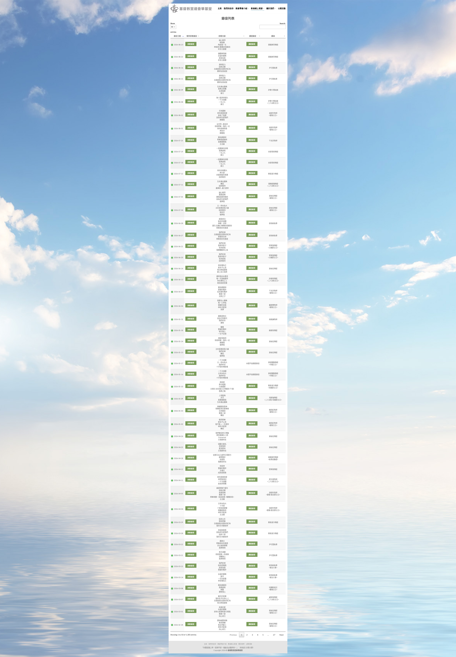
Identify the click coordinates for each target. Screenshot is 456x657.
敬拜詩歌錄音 (192, 36)
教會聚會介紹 (241, 8)
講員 (273, 36)
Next (281, 635)
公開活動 (282, 8)
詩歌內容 (222, 36)
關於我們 (270, 8)
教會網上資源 (257, 8)
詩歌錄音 (191, 44)
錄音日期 (177, 36)
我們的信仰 (228, 8)
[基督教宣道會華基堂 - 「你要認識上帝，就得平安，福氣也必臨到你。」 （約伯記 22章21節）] (191, 8)
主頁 (220, 8)
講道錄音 (252, 36)
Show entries (173, 27)
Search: (283, 23)
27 (274, 635)
